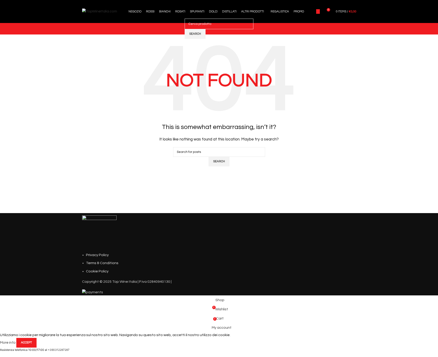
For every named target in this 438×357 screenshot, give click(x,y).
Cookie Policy (97, 271)
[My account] (318, 11)
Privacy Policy (97, 255)
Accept (26, 342)
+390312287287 (58, 349)
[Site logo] (99, 11)
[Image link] (99, 232)
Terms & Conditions (102, 263)
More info (8, 342)
